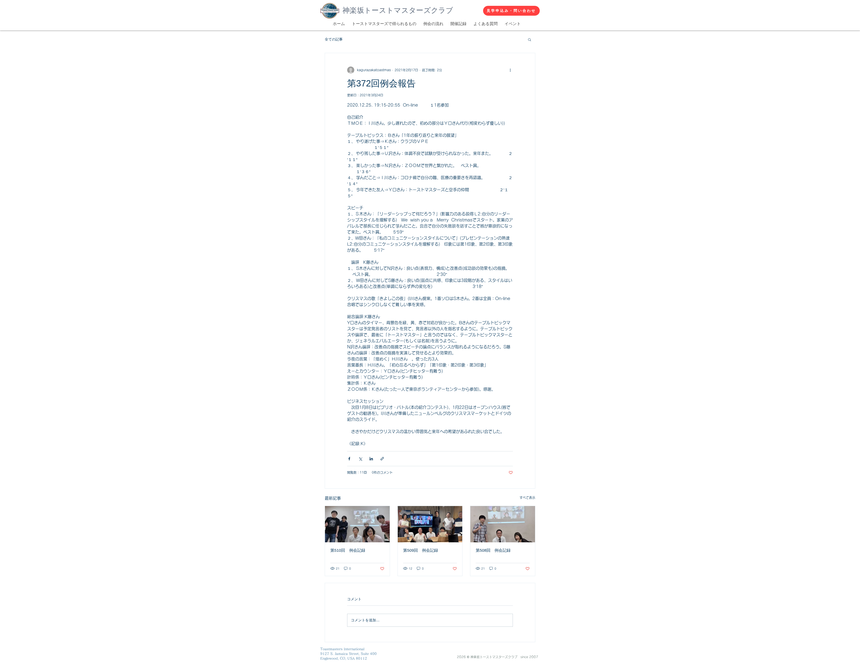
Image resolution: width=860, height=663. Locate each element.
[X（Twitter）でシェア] (360, 459)
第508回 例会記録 (493, 550)
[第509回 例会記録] (430, 524)
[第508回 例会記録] (502, 524)
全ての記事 (334, 39)
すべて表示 (527, 497)
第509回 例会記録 (420, 550)
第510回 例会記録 (347, 550)
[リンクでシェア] (382, 459)
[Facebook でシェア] (349, 459)
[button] (529, 39)
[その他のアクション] (510, 70)
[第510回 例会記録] (357, 524)
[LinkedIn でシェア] (371, 459)
